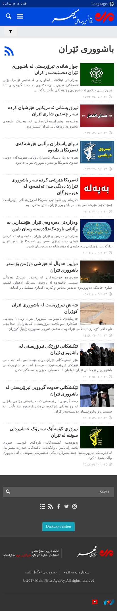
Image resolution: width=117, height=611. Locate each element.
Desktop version (58, 526)
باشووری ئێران (86, 49)
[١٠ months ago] (97, 437)
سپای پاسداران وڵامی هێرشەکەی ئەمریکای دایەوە (46, 146)
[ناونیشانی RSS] (50, 506)
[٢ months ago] (97, 152)
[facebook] (58, 506)
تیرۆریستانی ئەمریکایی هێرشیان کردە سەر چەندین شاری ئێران (43, 110)
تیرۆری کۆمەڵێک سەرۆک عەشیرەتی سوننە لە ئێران (44, 431)
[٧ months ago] (97, 395)
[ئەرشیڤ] (42, 506)
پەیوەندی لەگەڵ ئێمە (41, 572)
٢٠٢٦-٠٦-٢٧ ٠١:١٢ (95, 211)
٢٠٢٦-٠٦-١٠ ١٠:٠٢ (95, 253)
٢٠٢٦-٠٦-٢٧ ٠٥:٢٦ (95, 169)
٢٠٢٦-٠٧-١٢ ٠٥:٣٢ (95, 133)
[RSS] (9, 51)
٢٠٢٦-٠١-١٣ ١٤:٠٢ (95, 418)
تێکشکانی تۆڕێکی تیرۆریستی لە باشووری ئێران (48, 349)
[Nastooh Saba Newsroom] (106, 602)
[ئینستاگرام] (74, 506)
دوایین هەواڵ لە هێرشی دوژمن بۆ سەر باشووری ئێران (42, 266)
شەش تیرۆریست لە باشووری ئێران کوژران (45, 307)
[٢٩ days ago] (97, 74)
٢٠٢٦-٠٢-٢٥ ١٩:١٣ (95, 376)
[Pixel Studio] (92, 602)
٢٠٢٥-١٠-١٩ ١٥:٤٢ (95, 464)
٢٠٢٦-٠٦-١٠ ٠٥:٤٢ (95, 294)
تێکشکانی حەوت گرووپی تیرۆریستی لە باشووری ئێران (41, 390)
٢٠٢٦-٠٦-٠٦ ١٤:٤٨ (95, 335)
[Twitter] (66, 506)
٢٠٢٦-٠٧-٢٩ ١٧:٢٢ (95, 97)
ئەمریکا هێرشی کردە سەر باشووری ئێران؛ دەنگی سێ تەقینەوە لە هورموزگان (44, 186)
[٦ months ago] (97, 354)
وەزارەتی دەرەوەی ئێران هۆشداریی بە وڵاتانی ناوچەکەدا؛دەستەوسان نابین (42, 225)
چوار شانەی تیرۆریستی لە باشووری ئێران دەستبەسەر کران (45, 69)
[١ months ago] (97, 115)
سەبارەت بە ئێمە (76, 572)
